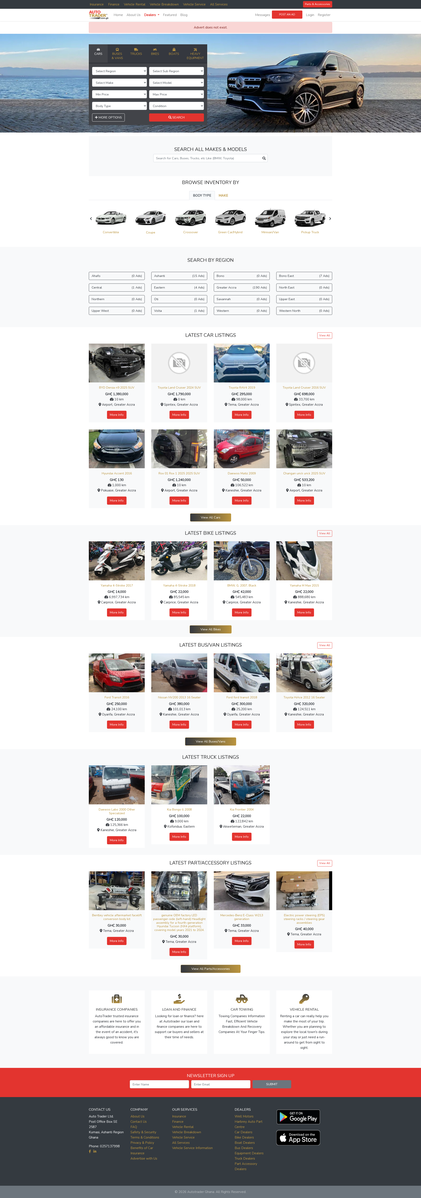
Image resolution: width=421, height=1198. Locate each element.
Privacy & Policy (142, 1143)
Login (310, 15)
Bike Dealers (244, 1137)
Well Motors (244, 1116)
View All (324, 335)
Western (242, 310)
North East (304, 287)
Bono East (304, 276)
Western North (304, 310)
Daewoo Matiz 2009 (242, 473)
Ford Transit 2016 (117, 697)
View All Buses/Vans (210, 741)
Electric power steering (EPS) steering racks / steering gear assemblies (304, 919)
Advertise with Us (143, 1158)
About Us (134, 15)
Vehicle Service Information (192, 1148)
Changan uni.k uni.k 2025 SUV (304, 473)
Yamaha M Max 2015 (304, 585)
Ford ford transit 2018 (242, 697)
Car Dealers (243, 1132)
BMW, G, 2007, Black (241, 585)
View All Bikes (210, 629)
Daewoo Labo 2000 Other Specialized (117, 811)
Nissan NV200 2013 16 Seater (179, 697)
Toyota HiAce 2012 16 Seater (304, 697)
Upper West (117, 310)
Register (324, 15)
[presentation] (91, 218)
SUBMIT (272, 1084)
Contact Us (138, 1121)
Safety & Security (143, 1132)
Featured (170, 15)
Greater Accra (242, 287)
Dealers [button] (150, 15)
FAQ (133, 1127)
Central (117, 287)
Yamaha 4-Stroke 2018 (179, 585)
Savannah (242, 299)
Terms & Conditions (144, 1137)
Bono (242, 276)
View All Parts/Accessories (210, 969)
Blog (183, 15)
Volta (179, 310)
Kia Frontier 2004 (242, 809)
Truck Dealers (245, 1158)
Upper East (304, 299)
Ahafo (117, 276)
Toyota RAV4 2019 (242, 388)
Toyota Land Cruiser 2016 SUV (304, 388)
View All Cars (210, 517)
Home (118, 15)
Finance (114, 4)
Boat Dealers (245, 1143)
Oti (179, 299)
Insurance (97, 4)
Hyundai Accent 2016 (117, 473)
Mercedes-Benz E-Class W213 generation (241, 917)
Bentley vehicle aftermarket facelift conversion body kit (117, 917)
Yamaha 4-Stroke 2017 (117, 585)
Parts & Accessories (317, 4)
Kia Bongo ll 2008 (179, 809)
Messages (262, 15)
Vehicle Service (194, 4)
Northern (117, 299)
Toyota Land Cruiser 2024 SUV (179, 388)
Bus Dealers (244, 1148)
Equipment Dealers (249, 1153)
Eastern (179, 287)
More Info (117, 414)
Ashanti (179, 276)
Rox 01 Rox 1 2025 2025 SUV (179, 473)
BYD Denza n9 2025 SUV (116, 388)
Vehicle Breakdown (164, 4)
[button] (298, 1116)
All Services (219, 4)
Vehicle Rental (134, 4)
